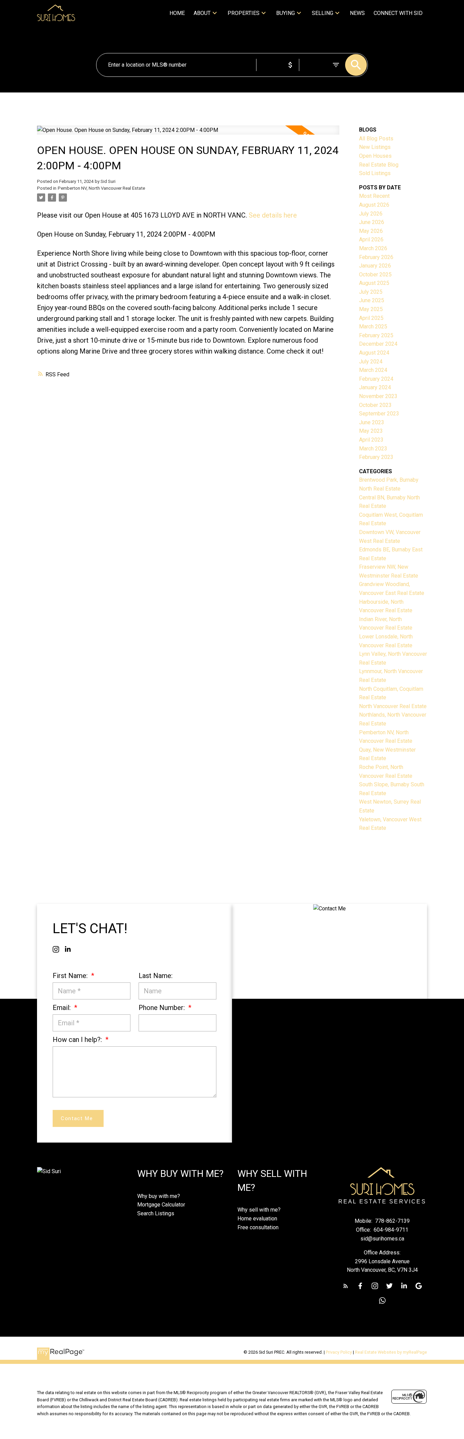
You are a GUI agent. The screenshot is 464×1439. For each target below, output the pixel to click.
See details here (273, 215)
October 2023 (375, 405)
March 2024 (373, 370)
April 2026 (371, 239)
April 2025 (371, 318)
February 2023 (376, 457)
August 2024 (374, 352)
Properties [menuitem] (244, 13)
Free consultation (258, 1227)
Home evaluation (257, 1218)
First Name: (71, 976)
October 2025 (375, 274)
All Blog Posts (376, 138)
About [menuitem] (202, 13)
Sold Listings (375, 173)
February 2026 (376, 257)
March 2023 (373, 448)
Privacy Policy (339, 1352)
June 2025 (371, 300)
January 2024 (375, 387)
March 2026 (373, 248)
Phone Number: (162, 1008)
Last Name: (156, 976)
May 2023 (371, 431)
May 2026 (371, 231)
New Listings (375, 147)
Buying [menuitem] (285, 13)
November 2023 (378, 396)
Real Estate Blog (378, 164)
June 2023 (371, 422)
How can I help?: (78, 1039)
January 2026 (375, 265)
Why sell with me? (259, 1209)
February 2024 (376, 379)
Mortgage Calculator (161, 1204)
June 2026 (371, 222)
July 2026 (370, 213)
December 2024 (378, 344)
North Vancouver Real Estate (393, 706)
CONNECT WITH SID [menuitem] (398, 13)
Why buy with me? (158, 1196)
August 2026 (374, 205)
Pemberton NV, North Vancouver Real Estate (101, 188)
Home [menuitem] (177, 13)
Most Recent (374, 196)
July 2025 (370, 292)
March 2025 (373, 326)
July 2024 (370, 361)
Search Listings (155, 1213)
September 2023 (379, 413)
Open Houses (375, 156)
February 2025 (376, 335)
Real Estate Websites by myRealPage (391, 1352)
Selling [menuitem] (322, 13)
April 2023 (371, 439)
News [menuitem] (357, 13)
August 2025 (374, 283)
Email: (62, 1008)
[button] (56, 949)
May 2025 (371, 309)
